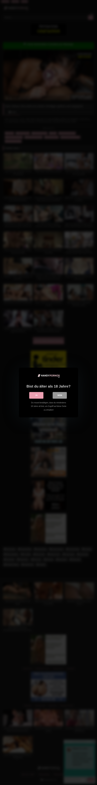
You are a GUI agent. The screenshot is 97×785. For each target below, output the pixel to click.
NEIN (59, 395)
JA (36, 395)
